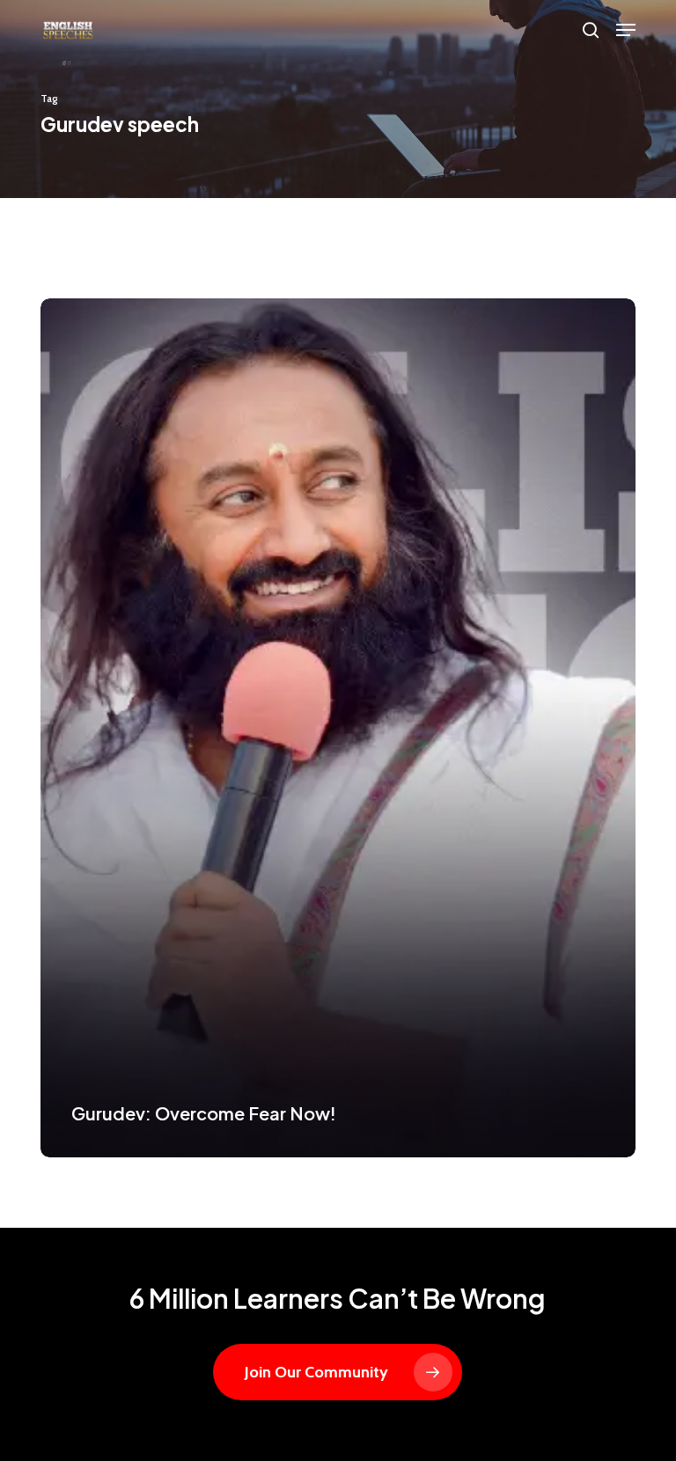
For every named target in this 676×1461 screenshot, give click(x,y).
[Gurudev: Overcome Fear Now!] (338, 727)
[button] (626, 30)
